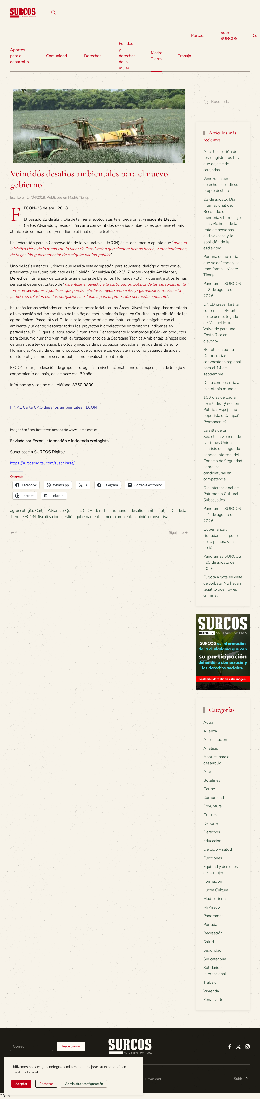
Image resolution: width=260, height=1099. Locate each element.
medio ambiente (119, 517)
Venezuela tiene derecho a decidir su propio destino (220, 184)
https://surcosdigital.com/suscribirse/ (42, 463)
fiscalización (48, 517)
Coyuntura (212, 806)
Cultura (210, 815)
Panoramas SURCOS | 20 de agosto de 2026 (222, 562)
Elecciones (212, 858)
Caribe (209, 789)
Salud (208, 942)
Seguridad (212, 950)
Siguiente (176, 532)
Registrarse (71, 1046)
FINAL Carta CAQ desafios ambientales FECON (53, 407)
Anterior (21, 532)
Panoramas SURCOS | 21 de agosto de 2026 (222, 515)
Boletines (211, 780)
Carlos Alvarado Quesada (58, 510)
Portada (198, 35)
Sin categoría (214, 959)
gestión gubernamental (82, 517)
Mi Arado (211, 907)
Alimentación (215, 739)
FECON (29, 517)
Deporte (210, 823)
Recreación (213, 933)
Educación (212, 841)
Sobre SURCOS (229, 35)
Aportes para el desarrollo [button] (19, 56)
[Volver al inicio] (23, 12)
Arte (207, 771)
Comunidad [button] (56, 56)
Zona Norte (213, 1000)
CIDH (88, 510)
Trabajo (184, 56)
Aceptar (21, 1083)
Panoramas (213, 916)
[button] (53, 12)
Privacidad (153, 1079)
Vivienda (211, 991)
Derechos (211, 832)
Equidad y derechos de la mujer (127, 56)
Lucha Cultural (216, 890)
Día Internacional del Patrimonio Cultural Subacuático (221, 494)
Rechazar (46, 1083)
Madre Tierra (156, 56)
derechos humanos (111, 510)
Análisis (210, 748)
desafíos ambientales (149, 510)
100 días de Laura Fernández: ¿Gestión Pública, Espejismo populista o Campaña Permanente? (222, 410)
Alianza (210, 731)
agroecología (21, 510)
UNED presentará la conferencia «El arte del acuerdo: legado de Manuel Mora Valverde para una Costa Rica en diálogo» (221, 323)
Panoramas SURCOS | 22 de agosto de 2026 (222, 290)
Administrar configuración (84, 1083)
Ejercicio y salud (217, 849)
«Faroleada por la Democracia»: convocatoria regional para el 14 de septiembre (222, 362)
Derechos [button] (93, 56)
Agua (208, 722)
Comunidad (213, 797)
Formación (212, 881)
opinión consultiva (151, 517)
